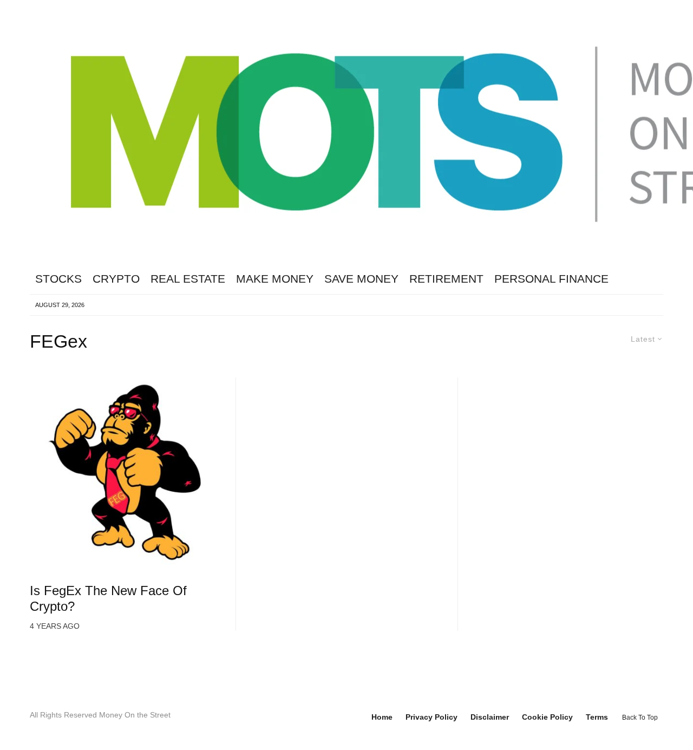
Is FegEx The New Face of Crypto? (108, 598)
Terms (597, 717)
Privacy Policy (431, 717)
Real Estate (188, 278)
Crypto (116, 278)
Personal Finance (551, 278)
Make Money (274, 278)
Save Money (361, 278)
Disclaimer (489, 717)
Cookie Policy (547, 717)
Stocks (58, 278)
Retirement (446, 278)
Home (382, 717)
